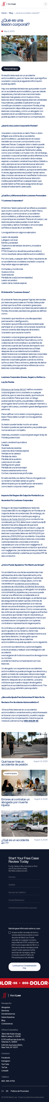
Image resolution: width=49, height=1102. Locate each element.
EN (2, 1091)
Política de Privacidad (20, 1091)
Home (4, 13)
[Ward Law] (8, 4)
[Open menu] (45, 4)
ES (7, 1091)
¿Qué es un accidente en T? (15, 841)
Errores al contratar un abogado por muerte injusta (15, 802)
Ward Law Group (8, 688)
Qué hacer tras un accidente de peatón (14, 763)
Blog (11, 13)
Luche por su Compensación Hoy (24, 966)
